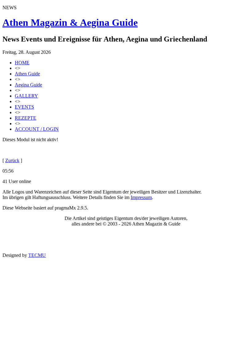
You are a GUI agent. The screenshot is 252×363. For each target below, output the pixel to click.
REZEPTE (25, 118)
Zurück (12, 160)
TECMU (37, 255)
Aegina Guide (28, 84)
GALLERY (26, 95)
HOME (22, 62)
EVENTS (24, 107)
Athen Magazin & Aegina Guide (70, 22)
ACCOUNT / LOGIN (37, 129)
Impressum (141, 197)
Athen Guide (27, 73)
